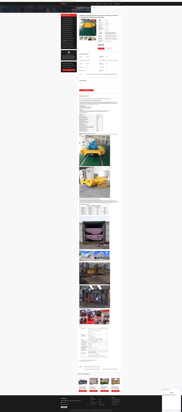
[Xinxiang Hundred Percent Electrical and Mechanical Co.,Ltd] (64, 3)
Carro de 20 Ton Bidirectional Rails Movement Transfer (93, 387)
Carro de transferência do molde (67, 36)
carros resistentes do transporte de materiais (110, 369)
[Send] (179, 410)
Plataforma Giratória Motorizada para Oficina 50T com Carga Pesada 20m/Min (115, 387)
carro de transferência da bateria (67, 18)
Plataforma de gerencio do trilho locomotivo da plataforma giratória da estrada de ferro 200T (82, 387)
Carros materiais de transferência (67, 32)
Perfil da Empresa (93, 399)
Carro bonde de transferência (66, 30)
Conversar (108, 48)
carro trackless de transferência (67, 20)
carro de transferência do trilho (67, 22)
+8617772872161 (68, 67)
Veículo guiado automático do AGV (67, 24)
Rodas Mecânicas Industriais (66, 26)
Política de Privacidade (102, 404)
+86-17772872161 (72, 65)
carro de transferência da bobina (67, 34)
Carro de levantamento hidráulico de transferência (67, 40)
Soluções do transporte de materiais (79, 9)
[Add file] (163, 410)
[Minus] (179, 389)
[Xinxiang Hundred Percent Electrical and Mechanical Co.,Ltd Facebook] (98, 45)
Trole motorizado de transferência (67, 28)
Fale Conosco (93, 404)
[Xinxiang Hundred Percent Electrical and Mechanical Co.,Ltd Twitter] (114, 1)
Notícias (100, 399)
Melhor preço (101, 48)
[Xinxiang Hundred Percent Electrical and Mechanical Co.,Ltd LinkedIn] (103, 45)
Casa (72, 9)
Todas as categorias (114, 404)
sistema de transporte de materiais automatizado (92, 369)
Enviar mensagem (86, 90)
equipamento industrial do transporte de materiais (92, 366)
